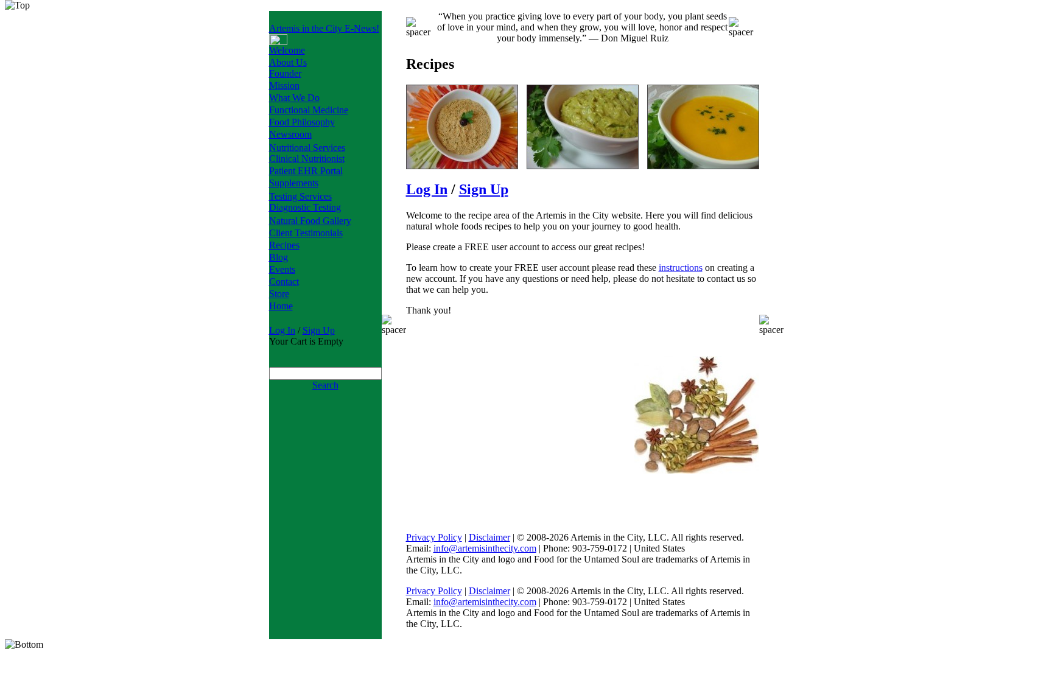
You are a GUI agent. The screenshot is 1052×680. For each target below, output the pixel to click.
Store (279, 294)
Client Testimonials (306, 233)
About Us (288, 62)
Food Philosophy (302, 122)
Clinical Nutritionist (307, 158)
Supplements (293, 183)
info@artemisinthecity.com (484, 548)
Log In (282, 330)
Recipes (284, 245)
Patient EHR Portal (306, 171)
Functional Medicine (308, 110)
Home (281, 306)
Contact (284, 281)
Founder (285, 73)
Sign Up (319, 330)
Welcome (287, 50)
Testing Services (300, 196)
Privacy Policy (434, 537)
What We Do (294, 98)
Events (282, 269)
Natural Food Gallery (310, 221)
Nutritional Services (307, 147)
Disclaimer (489, 537)
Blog (278, 257)
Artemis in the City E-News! (324, 28)
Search (325, 385)
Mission (284, 85)
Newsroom (290, 134)
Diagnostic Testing (305, 207)
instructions (681, 267)
